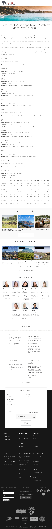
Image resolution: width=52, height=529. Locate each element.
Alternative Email (11, 404)
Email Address (10, 399)
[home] (9, 2)
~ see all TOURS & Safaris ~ (26, 270)
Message (28, 394)
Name (8, 394)
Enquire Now (7, 436)
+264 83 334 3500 (26, 493)
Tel (8, 409)
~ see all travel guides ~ (26, 235)
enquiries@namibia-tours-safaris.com (26, 494)
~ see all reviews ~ (26, 382)
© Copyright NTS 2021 (26, 523)
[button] (48, 3)
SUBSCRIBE (6, 500)
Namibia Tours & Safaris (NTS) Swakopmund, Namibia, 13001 (26, 490)
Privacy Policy (32, 527)
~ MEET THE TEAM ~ (26, 326)
